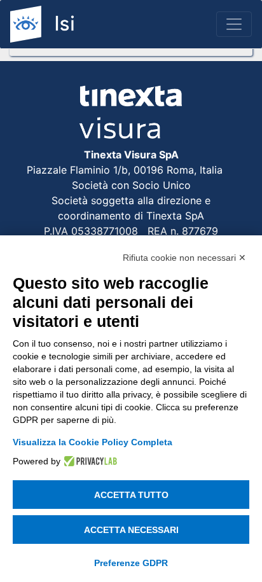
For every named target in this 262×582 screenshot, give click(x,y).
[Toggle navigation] (234, 24)
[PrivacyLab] (88, 461)
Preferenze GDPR (131, 563)
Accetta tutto (131, 495)
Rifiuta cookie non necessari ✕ (184, 258)
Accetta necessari (131, 530)
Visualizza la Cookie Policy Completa (92, 442)
